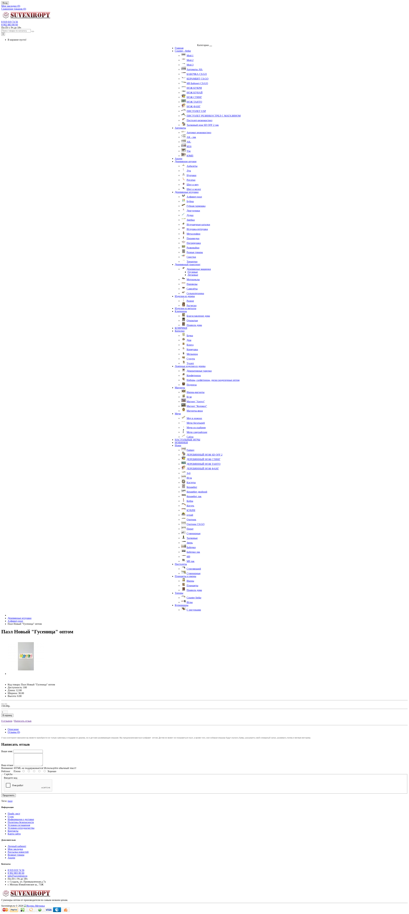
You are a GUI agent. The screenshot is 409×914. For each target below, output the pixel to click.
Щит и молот (194, 189)
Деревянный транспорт (187, 264)
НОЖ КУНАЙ (195, 92)
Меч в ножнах (194, 418)
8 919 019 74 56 (9, 21)
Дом (189, 340)
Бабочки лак (193, 552)
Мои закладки (15, 849)
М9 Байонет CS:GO (197, 83)
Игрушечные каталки (198, 224)
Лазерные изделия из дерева (190, 366)
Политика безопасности (21, 822)
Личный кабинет (17, 846)
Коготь (190, 505)
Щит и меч (192, 184)
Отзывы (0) (14, 732)
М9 (188, 556)
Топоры (179, 593)
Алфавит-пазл (194, 196)
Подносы (192, 384)
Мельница (192, 354)
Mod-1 (190, 55)
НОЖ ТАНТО (194, 101)
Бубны (190, 201)
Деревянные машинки (199, 269)
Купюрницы (181, 605)
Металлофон (193, 233)
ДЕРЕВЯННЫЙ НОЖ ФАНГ (203, 468)
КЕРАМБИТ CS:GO (197, 78)
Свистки (191, 257)
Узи (189, 151)
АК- (189, 141)
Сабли (190, 436)
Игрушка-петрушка (197, 229)
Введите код (10, 777)
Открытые (192, 320)
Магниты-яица (195, 410)
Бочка (190, 335)
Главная (179, 48)
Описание (13, 729)
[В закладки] (2, 703)
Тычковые (192, 538)
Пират (190, 528)
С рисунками (194, 609)
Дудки (190, 215)
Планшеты (192, 585)
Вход (5, 3)
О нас (11, 816)
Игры (190, 602)
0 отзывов (6, 721)
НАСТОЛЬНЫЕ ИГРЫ (187, 439)
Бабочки (191, 547)
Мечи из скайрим (196, 427)
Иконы (190, 581)
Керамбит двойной (197, 491)
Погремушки (194, 243)
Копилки (180, 331)
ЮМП (190, 155)
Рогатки (191, 180)
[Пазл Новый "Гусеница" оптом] (26, 673)
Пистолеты (181, 564)
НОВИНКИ (181, 442)
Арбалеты (192, 166)
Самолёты (192, 288)
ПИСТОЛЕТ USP (196, 111)
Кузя (189, 397)
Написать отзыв (22, 721)
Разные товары (195, 252)
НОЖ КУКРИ (194, 88)
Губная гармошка (196, 206)
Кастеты (191, 482)
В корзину (7, 715)
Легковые (193, 274)
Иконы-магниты (195, 392)
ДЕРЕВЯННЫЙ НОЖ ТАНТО (203, 464)
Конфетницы (194, 375)
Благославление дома (198, 316)
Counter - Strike (183, 51)
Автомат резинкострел (199, 132)
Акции (178, 158)
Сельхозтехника (195, 293)
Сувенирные (194, 533)
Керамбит (192, 487)
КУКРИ (191, 510)
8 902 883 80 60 (9, 24)
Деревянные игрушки (187, 192)
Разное (190, 301)
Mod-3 (190, 64)
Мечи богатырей (196, 423)
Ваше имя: (7, 751)
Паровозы (192, 284)
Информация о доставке (21, 819)
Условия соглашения (19, 825)
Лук (189, 170)
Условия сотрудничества (21, 828)
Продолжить (9, 795)
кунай (190, 515)
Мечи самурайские (197, 432)
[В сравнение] (5, 703)
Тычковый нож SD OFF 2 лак (203, 125)
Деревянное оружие (186, 161)
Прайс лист (14, 813)
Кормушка (192, 349)
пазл (10, 801)
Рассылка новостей (18, 852)
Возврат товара (16, 854)
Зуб (188, 473)
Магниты (180, 387)
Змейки (191, 220)
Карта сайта (14, 833)
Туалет (190, 363)
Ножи (178, 445)
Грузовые (193, 272)
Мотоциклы (193, 279)
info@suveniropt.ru (17, 876)
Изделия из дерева (185, 296)
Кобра (190, 501)
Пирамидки (193, 238)
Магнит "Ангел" (196, 401)
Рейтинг (5, 771)
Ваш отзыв (7, 765)
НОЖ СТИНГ (194, 97)
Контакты (13, 831)
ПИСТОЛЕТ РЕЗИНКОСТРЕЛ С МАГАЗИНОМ (214, 115)
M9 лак (190, 561)
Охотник (191, 519)
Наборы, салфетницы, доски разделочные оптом (213, 380)
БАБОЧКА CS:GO (197, 74)
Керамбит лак (194, 496)
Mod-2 (190, 60)
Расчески (192, 305)
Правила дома (194, 325)
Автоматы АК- (195, 69)
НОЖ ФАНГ (194, 106)
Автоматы (180, 128)
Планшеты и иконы (185, 576)
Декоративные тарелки (199, 370)
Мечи (178, 413)
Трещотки (192, 261)
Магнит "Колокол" (197, 406)
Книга (190, 344)
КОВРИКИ (181, 328)
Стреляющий (194, 568)
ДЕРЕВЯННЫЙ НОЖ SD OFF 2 (204, 454)
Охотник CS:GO (195, 524)
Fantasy (190, 450)
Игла (189, 477)
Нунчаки (191, 175)
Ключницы (181, 311)
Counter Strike (194, 597)
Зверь (190, 542)
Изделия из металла (185, 308)
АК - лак (191, 137)
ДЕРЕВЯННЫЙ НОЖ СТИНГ (203, 459)
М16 (189, 146)
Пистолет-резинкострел (199, 120)
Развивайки (193, 247)
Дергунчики (193, 210)
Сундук (191, 358)
